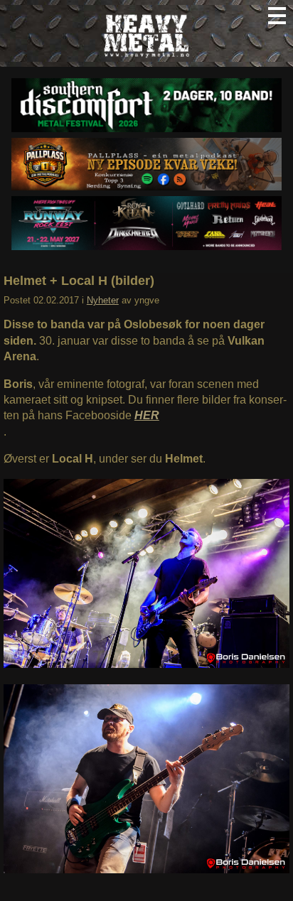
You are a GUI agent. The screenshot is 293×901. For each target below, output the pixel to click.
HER (146, 415)
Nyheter (103, 300)
